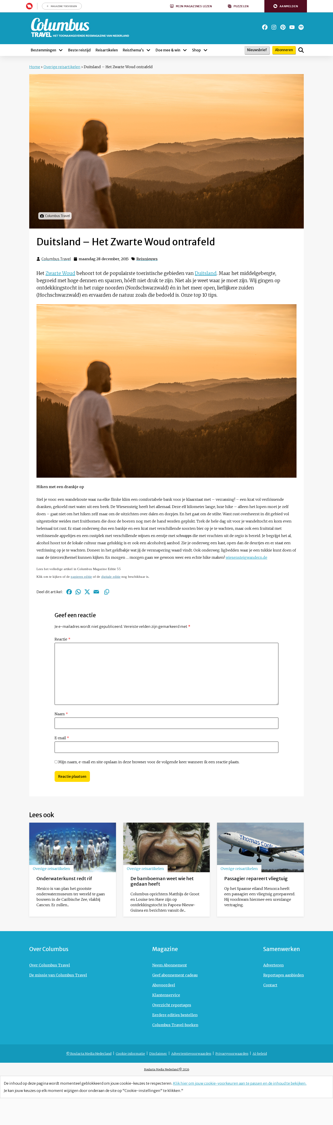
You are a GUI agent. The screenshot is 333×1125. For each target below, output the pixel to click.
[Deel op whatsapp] (78, 592)
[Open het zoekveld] (301, 50)
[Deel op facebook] (69, 592)
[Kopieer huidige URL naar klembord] (107, 592)
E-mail (62, 738)
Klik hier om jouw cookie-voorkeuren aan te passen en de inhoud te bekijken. (239, 1083)
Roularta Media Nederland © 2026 (166, 1069)
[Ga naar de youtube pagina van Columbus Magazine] (292, 27)
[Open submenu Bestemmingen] (60, 50)
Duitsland (206, 273)
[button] (285, 6)
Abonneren (284, 50)
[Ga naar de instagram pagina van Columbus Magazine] (274, 27)
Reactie (62, 639)
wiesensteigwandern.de (246, 557)
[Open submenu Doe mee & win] (185, 50)
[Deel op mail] (96, 592)
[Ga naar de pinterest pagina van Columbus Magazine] (283, 27)
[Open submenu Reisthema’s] (148, 50)
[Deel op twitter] (87, 592)
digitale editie (111, 576)
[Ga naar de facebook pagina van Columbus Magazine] (265, 27)
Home (34, 67)
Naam (61, 714)
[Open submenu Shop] (205, 50)
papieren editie (81, 576)
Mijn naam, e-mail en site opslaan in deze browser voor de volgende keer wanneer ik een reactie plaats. (148, 762)
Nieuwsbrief (257, 50)
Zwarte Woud (60, 273)
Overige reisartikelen (61, 67)
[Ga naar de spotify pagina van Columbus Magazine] (301, 27)
